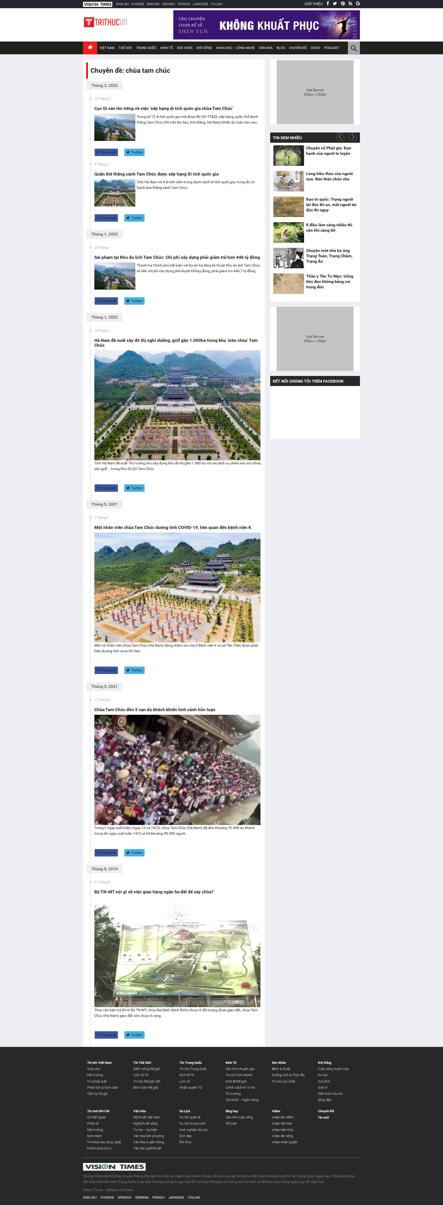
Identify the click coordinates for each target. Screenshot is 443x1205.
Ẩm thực (185, 1142)
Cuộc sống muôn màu (333, 1069)
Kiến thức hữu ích (330, 1094)
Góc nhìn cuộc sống (239, 1117)
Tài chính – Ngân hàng (242, 1100)
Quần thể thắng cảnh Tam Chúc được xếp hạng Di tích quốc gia (156, 174)
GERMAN (168, 4)
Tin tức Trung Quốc (193, 1069)
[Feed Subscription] (91, 79)
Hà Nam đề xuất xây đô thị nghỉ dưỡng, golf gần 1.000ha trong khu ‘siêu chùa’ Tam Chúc (176, 343)
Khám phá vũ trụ (99, 1148)
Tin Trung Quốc (190, 1063)
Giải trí (323, 1087)
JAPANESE (200, 4)
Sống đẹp (324, 1100)
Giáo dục (93, 1069)
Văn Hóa (266, 48)
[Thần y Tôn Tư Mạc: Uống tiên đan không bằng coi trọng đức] (288, 283)
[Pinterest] (343, 4)
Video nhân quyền (284, 1142)
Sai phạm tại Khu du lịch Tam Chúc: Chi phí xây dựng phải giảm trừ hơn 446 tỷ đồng (177, 257)
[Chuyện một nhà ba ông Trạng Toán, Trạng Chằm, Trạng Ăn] (288, 258)
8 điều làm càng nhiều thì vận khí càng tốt (329, 227)
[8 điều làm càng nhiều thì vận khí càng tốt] (288, 232)
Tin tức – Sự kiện (145, 1130)
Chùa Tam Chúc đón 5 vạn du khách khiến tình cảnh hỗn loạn (154, 709)
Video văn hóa (282, 1123)
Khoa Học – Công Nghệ (235, 48)
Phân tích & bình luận (102, 1087)
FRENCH (184, 4)
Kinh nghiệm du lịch (193, 1130)
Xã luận (231, 1123)
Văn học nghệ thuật (147, 1148)
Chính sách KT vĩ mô (240, 1087)
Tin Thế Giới (142, 1063)
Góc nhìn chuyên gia (240, 1069)
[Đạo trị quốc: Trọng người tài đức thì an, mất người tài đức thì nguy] (288, 207)
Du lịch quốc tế (189, 1117)
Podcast (331, 48)
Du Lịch (184, 1111)
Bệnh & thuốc (281, 1069)
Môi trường (95, 1075)
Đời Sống (204, 48)
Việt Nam (106, 48)
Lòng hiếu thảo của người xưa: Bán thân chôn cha (329, 176)
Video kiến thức (283, 1130)
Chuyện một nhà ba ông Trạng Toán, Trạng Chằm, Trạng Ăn (329, 256)
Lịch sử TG (141, 1075)
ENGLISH (122, 4)
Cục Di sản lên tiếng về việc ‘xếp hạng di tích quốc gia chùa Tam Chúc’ (163, 108)
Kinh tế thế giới (236, 1081)
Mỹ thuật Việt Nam (146, 1117)
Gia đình (324, 1081)
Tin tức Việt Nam (99, 1063)
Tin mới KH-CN (98, 1111)
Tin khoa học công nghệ (104, 1142)
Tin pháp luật (97, 1081)
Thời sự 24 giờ (97, 1094)
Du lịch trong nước (192, 1123)
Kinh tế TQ (186, 1075)
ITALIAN (216, 4)
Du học (323, 1075)
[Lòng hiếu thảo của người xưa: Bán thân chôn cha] (288, 181)
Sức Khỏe (185, 48)
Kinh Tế (166, 48)
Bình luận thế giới (145, 1087)
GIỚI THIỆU (314, 4)
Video (315, 48)
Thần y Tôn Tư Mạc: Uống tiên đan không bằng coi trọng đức (329, 281)
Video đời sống (282, 1136)
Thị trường (233, 1094)
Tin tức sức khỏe (283, 1081)
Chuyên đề (298, 48)
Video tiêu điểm (283, 1117)
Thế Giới (125, 48)
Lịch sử (184, 1081)
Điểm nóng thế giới (146, 1069)
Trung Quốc (146, 48)
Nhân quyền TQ (190, 1087)
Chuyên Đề (326, 1111)
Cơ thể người (96, 1117)
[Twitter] (335, 4)
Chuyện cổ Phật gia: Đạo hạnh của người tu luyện (328, 151)
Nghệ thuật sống (145, 1123)
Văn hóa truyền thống (148, 1142)
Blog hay (232, 1111)
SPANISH (153, 4)
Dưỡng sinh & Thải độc (288, 1075)
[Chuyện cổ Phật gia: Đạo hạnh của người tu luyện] (288, 155)
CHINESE (137, 4)
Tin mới (323, 1117)
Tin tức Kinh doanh (239, 1075)
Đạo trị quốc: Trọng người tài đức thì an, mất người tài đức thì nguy (331, 204)
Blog (281, 48)
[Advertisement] (315, 91)
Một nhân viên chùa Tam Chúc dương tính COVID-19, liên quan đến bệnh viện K (172, 527)
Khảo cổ (93, 1123)
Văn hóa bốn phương (148, 1136)
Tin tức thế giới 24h (146, 1081)
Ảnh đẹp (185, 1136)
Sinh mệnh (94, 1136)
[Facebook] (327, 4)
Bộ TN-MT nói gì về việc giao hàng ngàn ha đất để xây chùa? (154, 891)
